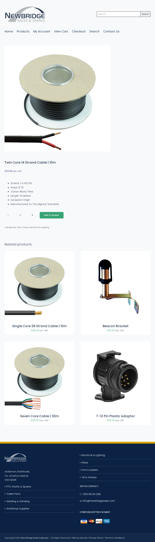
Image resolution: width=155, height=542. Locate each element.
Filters (85, 462)
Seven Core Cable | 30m (39, 416)
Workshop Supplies (17, 508)
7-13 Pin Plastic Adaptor (115, 416)
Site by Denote (79, 537)
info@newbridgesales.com (98, 501)
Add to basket (51, 215)
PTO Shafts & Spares (18, 486)
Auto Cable (22, 227)
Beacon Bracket (116, 326)
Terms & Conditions (115, 537)
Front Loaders (90, 470)
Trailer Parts (13, 494)
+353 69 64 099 (91, 494)
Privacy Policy (96, 537)
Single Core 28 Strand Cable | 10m (39, 326)
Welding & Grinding (18, 501)
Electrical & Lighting (39, 227)
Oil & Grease (89, 477)
